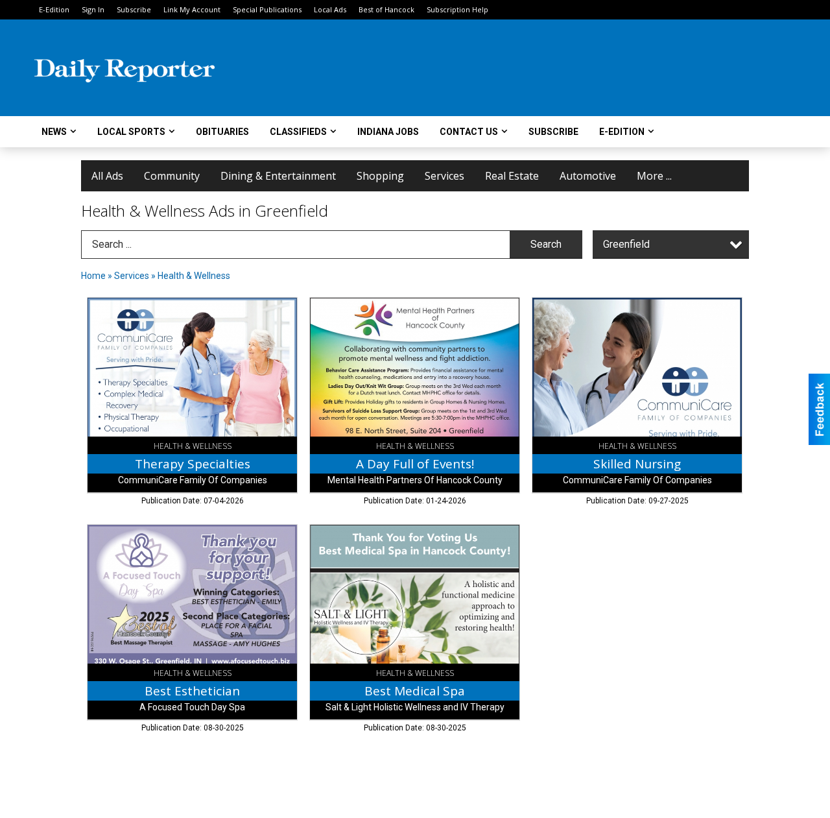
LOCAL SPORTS (131, 131)
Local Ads (330, 9)
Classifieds (298, 131)
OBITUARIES (222, 131)
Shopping (380, 176)
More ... (654, 176)
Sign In (93, 9)
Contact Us (469, 131)
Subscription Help (457, 9)
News (54, 131)
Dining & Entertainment (278, 176)
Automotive (588, 176)
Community (172, 176)
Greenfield (626, 244)
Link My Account (191, 9)
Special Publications (267, 9)
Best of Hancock (386, 9)
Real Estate (512, 176)
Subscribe (134, 9)
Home (93, 276)
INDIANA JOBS (388, 131)
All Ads (107, 176)
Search (546, 244)
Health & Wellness (194, 276)
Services (444, 176)
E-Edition (54, 9)
